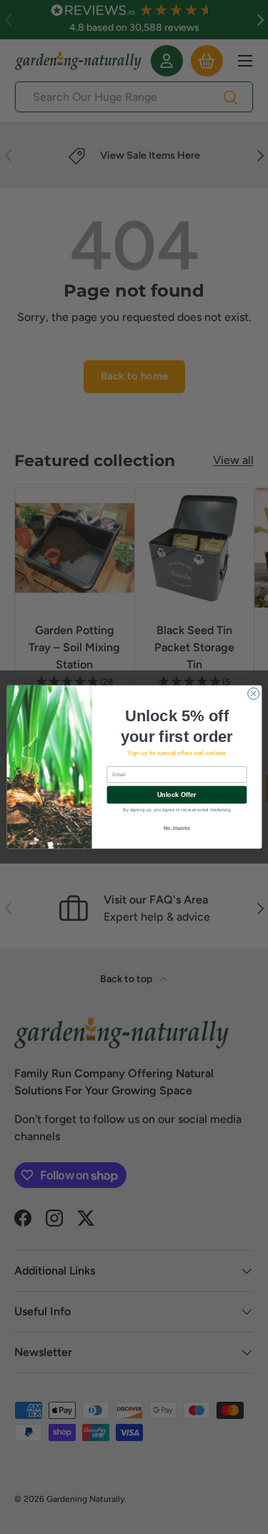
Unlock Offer (176, 794)
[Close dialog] (253, 693)
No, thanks (176, 828)
